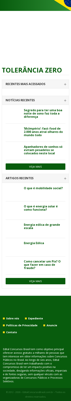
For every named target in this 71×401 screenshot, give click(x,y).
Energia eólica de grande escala (42, 226)
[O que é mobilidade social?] (13, 192)
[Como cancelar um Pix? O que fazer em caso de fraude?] (13, 265)
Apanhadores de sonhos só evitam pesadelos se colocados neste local (43, 150)
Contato (11, 332)
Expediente (35, 318)
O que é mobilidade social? (43, 188)
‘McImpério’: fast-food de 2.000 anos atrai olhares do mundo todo (43, 132)
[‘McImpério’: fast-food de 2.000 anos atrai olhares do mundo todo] (13, 133)
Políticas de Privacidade (22, 325)
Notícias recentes (20, 100)
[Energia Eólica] (13, 247)
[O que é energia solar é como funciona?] (13, 210)
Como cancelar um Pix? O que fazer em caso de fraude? (42, 264)
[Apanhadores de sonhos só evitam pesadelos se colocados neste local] (13, 151)
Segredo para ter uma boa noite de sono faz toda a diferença (43, 113)
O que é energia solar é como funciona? (41, 208)
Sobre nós (12, 318)
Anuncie (52, 325)
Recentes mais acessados (25, 84)
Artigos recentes (19, 178)
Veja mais (35, 166)
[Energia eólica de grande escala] (13, 229)
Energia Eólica (34, 243)
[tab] (35, 84)
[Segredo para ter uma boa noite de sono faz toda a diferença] (13, 114)
